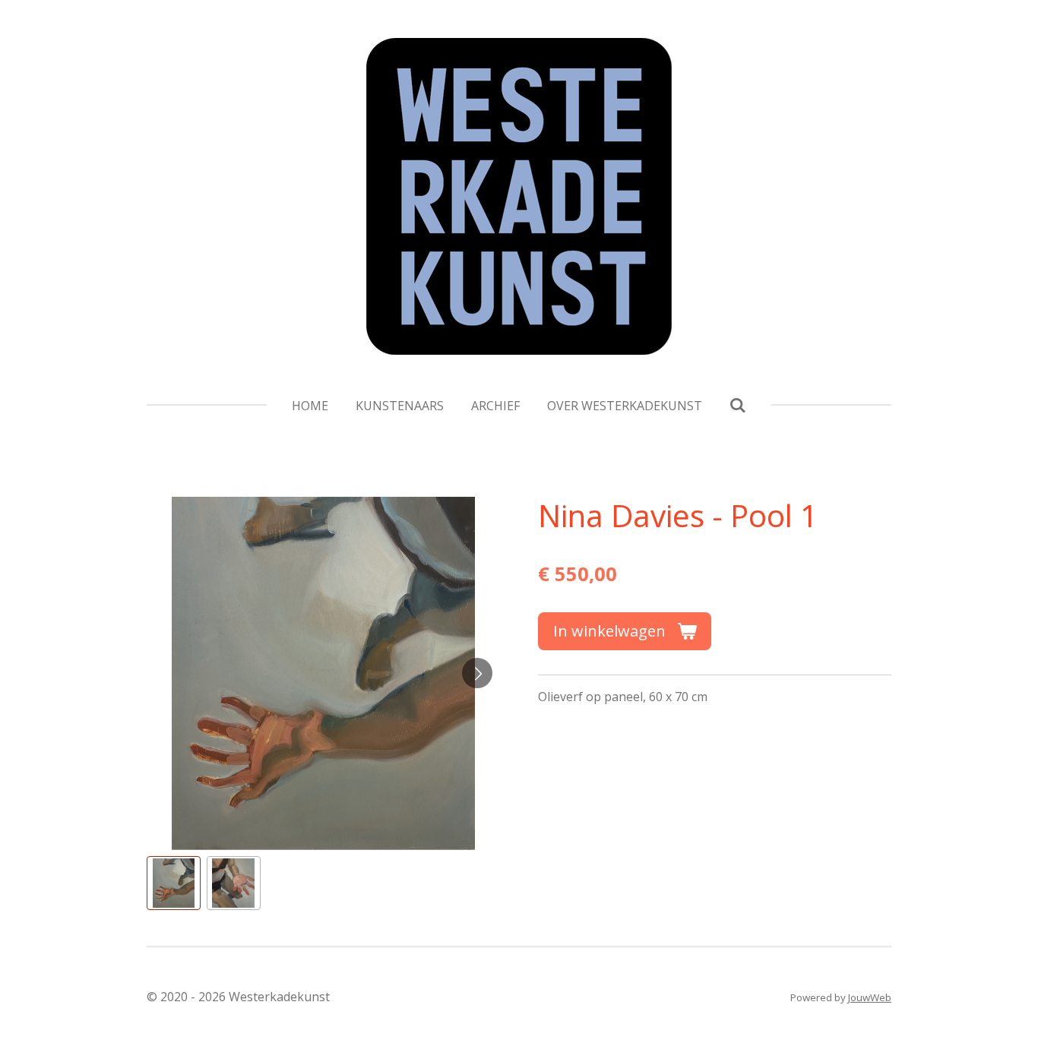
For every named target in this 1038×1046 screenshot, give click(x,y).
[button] (174, 883)
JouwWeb (869, 997)
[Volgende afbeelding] (477, 673)
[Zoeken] (738, 405)
